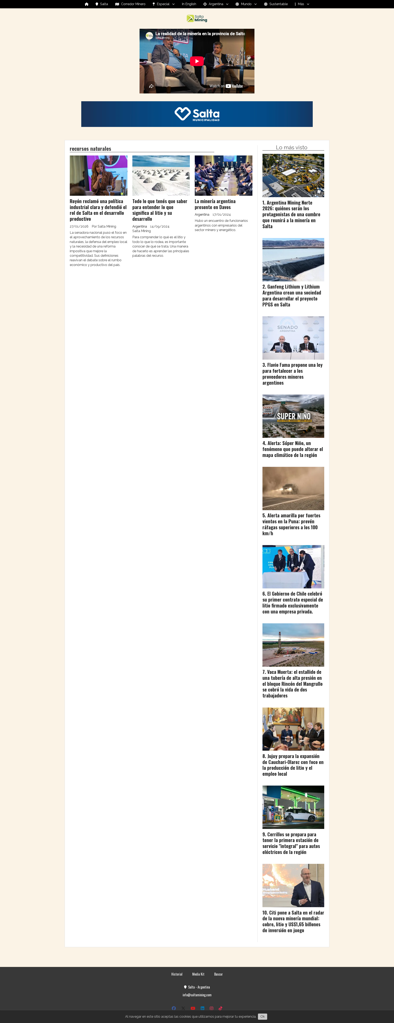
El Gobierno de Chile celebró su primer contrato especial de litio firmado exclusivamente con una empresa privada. (292, 602)
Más (301, 4)
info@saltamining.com (197, 994)
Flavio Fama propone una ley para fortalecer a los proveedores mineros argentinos (292, 373)
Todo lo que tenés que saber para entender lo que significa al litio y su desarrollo (159, 210)
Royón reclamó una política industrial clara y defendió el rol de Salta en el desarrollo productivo (98, 210)
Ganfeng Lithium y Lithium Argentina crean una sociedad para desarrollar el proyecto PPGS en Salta (291, 295)
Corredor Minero (133, 4)
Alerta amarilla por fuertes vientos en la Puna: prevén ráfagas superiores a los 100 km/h (291, 524)
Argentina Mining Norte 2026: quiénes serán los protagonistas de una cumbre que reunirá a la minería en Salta (291, 214)
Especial (163, 4)
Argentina (216, 4)
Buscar (218, 974)
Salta (104, 4)
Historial (176, 974)
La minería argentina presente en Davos (215, 204)
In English (189, 4)
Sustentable (278, 4)
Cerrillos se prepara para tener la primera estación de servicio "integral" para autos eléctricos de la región (291, 843)
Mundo (246, 4)
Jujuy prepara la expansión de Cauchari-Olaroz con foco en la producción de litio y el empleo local (293, 765)
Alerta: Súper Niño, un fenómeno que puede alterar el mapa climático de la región (292, 449)
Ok (262, 1016)
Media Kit (198, 974)
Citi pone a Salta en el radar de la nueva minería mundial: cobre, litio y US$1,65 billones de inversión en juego (293, 921)
